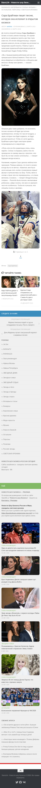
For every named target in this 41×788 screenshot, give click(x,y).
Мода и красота (9, 420)
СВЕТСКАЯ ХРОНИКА (29, 10)
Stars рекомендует (10, 358)
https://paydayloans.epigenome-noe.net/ (16, 513)
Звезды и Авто (8, 387)
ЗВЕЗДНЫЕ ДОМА (10, 373)
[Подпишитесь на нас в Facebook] (20, 782)
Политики (6, 444)
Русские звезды (9, 449)
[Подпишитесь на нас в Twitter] (17, 782)
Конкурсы (6, 406)
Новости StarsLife (9, 430)
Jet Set (5, 344)
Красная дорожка (9, 416)
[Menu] (38, 2)
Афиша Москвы (9, 363)
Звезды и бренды (9, 392)
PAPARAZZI (5, 7)
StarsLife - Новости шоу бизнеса (16, 2)
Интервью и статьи (19, 7)
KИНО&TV (7, 349)
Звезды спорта (8, 397)
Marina (9, 26)
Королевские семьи (10, 411)
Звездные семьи (9, 377)
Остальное (6, 10)
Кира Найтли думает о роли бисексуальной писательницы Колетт (9, 293)
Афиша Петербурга (10, 368)
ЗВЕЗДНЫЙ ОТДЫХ (10, 382)
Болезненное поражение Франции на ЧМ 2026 (18, 710)
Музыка (32, 7)
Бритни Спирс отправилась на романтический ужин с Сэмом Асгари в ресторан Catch (28, 295)
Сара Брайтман (12, 266)
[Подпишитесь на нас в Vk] (24, 782)
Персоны (16, 10)
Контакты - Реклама (9, 500)
